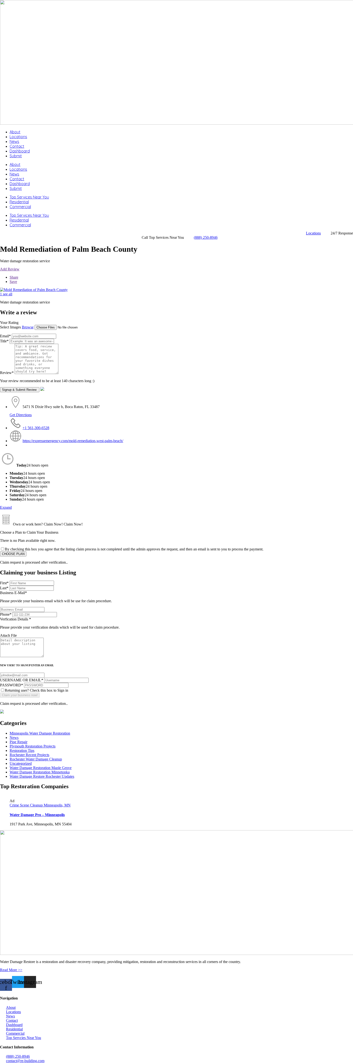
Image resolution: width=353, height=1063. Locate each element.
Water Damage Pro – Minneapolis (37, 815)
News (14, 141)
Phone (6, 614)
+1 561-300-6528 (36, 428)
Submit (16, 155)
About (15, 131)
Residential (19, 201)
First (4, 583)
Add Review (9, 269)
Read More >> (11, 970)
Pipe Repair (18, 742)
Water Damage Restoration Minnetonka (40, 772)
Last (4, 588)
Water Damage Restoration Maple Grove (41, 768)
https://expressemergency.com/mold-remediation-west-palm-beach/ (73, 441)
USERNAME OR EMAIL (21, 680)
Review (7, 373)
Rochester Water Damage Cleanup (36, 759)
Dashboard (20, 151)
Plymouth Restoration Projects (32, 746)
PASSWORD (11, 685)
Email (5, 336)
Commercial (20, 206)
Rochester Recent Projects (29, 755)
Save (13, 282)
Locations (18, 136)
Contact (17, 146)
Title (4, 341)
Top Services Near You (29, 197)
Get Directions (21, 415)
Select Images (10, 327)
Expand (6, 507)
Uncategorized (21, 763)
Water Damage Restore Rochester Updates (42, 776)
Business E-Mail (56, 597)
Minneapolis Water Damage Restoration (40, 733)
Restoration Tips (22, 750)
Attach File (8, 635)
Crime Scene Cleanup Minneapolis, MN (40, 805)
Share (14, 277)
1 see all (6, 294)
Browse (28, 327)
